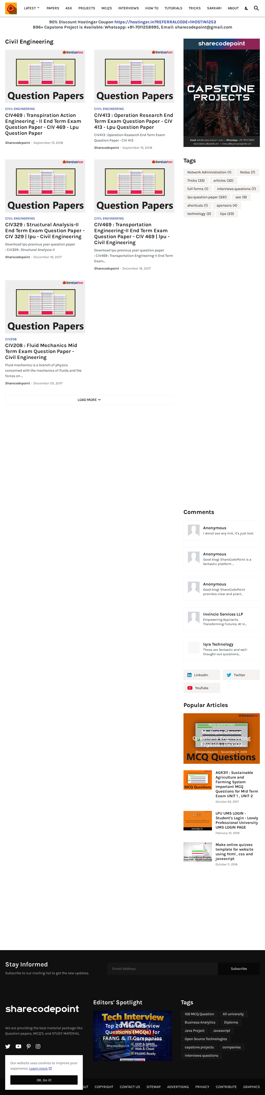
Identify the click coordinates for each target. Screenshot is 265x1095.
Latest (30, 8)
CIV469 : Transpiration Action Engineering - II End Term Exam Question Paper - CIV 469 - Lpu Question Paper (43, 124)
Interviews (128, 8)
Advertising (178, 1087)
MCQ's (106, 8)
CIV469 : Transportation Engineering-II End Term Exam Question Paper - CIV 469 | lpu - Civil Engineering (132, 233)
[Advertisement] (222, 363)
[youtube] (18, 1046)
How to (151, 8)
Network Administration (209, 172)
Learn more (38, 1068)
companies (232, 1047)
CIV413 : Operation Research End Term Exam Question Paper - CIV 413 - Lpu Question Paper (133, 121)
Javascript (221, 1030)
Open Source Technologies (206, 1039)
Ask (68, 8)
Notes (247, 172)
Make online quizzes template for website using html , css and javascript (234, 851)
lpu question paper (207, 197)
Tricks (195, 8)
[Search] (255, 8)
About (233, 8)
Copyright (104, 1087)
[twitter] (7, 1046)
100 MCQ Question (199, 1014)
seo (241, 197)
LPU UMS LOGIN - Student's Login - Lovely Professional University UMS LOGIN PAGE (237, 820)
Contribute (226, 1087)
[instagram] (38, 1046)
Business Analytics (200, 1022)
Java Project (194, 1030)
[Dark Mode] (246, 8)
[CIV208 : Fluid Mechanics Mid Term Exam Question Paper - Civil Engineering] (45, 306)
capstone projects (199, 1047)
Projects (86, 8)
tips (227, 213)
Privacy (202, 1087)
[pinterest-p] (29, 1046)
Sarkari (214, 8)
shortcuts (197, 205)
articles (223, 180)
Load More (87, 400)
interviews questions (236, 189)
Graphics (251, 1087)
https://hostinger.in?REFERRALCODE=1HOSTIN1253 (165, 21)
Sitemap (153, 1087)
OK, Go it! (44, 1080)
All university (233, 1014)
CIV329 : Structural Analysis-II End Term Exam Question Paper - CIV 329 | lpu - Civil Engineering (45, 230)
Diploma (231, 1022)
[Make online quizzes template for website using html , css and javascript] (197, 852)
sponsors (227, 205)
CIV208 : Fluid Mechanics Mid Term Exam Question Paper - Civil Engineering (41, 351)
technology (199, 213)
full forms (197, 189)
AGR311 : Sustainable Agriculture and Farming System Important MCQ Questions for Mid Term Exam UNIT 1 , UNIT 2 (237, 784)
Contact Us (130, 1087)
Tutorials (173, 8)
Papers (53, 8)
